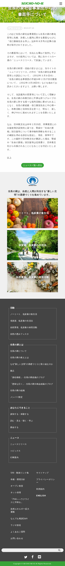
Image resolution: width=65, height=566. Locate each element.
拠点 (12, 371)
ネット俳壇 (16, 492)
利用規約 (40, 489)
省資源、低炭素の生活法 (21, 321)
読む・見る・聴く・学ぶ (21, 421)
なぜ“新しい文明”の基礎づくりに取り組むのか (31, 364)
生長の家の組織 (17, 390)
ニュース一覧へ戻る (32, 165)
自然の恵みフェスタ (19, 334)
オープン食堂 (17, 486)
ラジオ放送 (16, 525)
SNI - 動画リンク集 (20, 473)
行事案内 (14, 457)
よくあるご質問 (18, 532)
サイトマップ (42, 473)
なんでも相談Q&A (19, 518)
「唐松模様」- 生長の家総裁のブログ (27, 377)
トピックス (15, 451)
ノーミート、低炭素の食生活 (23, 314)
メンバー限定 (16, 397)
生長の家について (18, 351)
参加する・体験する (19, 414)
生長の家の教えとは (19, 357)
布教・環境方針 (18, 479)
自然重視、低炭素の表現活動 (23, 327)
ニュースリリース (18, 444)
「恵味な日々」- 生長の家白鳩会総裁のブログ (31, 384)
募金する (14, 427)
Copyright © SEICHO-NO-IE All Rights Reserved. (32, 563)
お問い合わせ (17, 538)
